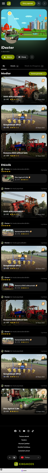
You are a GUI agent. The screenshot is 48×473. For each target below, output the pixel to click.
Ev (4, 66)
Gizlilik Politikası (24, 447)
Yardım (24, 440)
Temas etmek (24, 436)
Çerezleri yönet (24, 451)
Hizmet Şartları (24, 444)
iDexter (7, 169)
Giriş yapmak (28, 3)
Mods (14, 66)
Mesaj (23, 57)
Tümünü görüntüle (37, 73)
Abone (9, 57)
